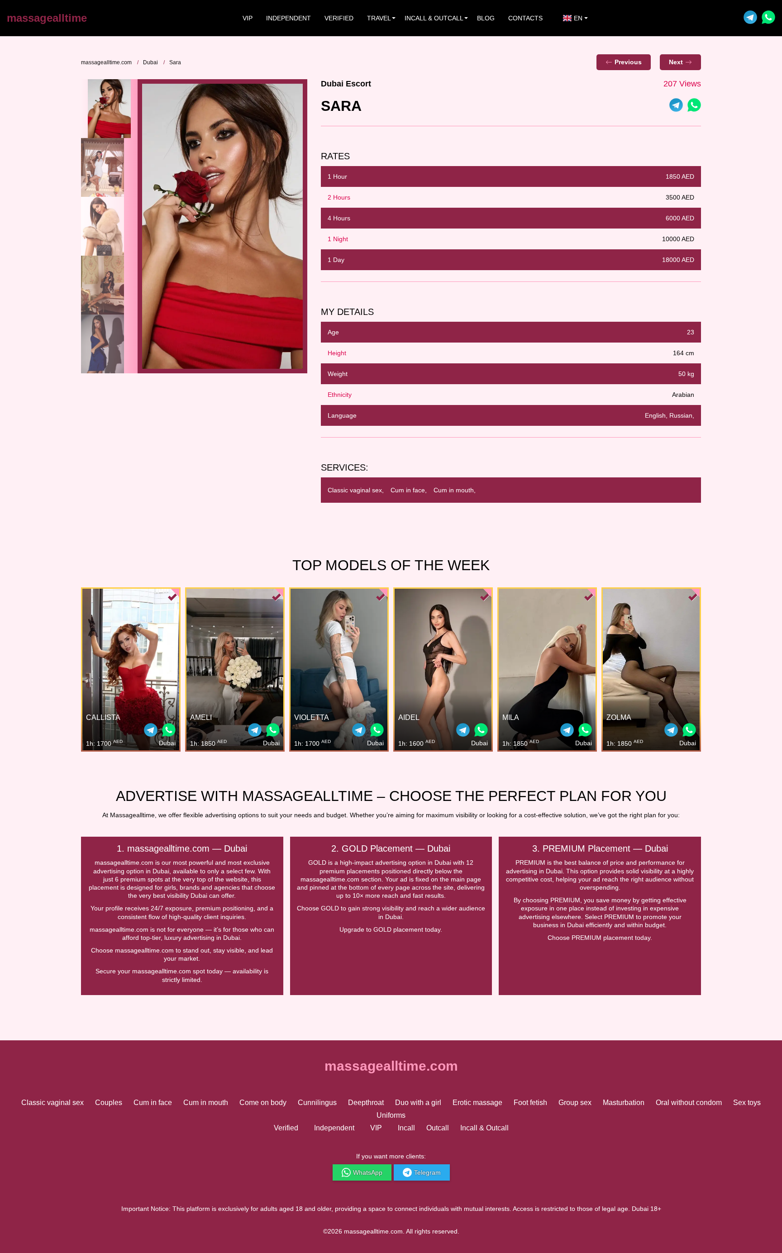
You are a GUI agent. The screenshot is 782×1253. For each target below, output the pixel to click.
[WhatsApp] (694, 106)
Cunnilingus (317, 1102)
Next (676, 62)
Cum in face (153, 1102)
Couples (108, 1102)
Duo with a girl (418, 1102)
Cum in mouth (205, 1102)
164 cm (683, 353)
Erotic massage (477, 1102)
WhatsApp (367, 1172)
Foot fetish (530, 1102)
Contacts (525, 18)
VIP (248, 18)
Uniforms (391, 1115)
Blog (486, 18)
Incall (406, 1128)
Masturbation (623, 1102)
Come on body (262, 1102)
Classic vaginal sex (52, 1102)
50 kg (686, 373)
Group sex (574, 1102)
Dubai (150, 62)
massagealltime (47, 18)
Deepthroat (366, 1102)
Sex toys (747, 1102)
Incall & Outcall (484, 1128)
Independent (288, 18)
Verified (338, 18)
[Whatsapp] (768, 18)
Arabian (683, 394)
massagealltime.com (106, 62)
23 (690, 332)
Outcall (437, 1128)
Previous (628, 62)
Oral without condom (689, 1102)
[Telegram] (750, 18)
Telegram (427, 1172)
